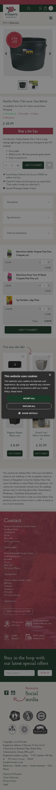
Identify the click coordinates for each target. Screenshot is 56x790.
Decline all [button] (29, 406)
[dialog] (28, 395)
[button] (28, 413)
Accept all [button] (29, 398)
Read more (16, 391)
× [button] (50, 375)
